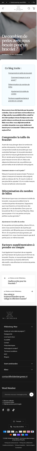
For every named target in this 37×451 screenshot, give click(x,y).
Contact (6, 343)
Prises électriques (9, 345)
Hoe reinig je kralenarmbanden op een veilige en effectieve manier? (15, 296)
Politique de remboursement (11, 450)
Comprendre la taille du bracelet (20, 73)
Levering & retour (9, 337)
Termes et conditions (10, 351)
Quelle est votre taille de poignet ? (14, 331)
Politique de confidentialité (25, 450)
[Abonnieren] (30, 402)
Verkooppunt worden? (11, 348)
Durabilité (7, 340)
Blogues (6, 357)
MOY (5, 354)
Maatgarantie (8, 334)
